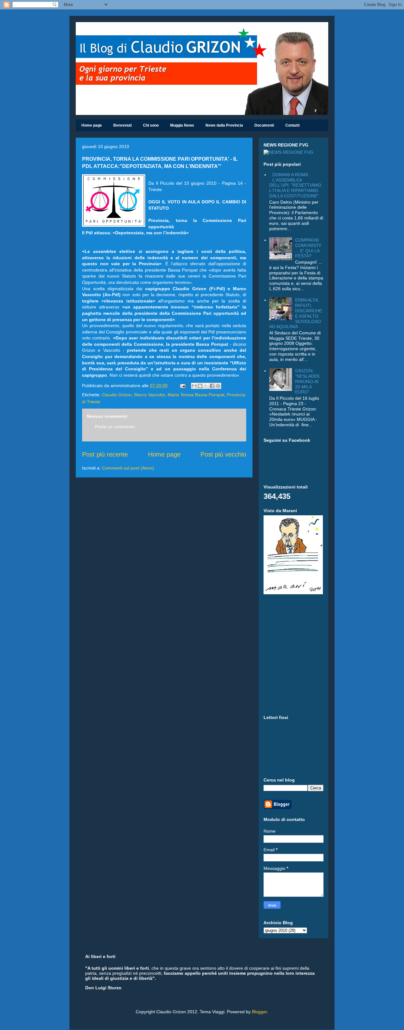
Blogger (259, 1011)
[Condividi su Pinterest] (218, 386)
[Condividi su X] (206, 386)
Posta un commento (115, 426)
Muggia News (182, 125)
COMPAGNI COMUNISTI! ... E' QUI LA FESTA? (308, 247)
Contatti (292, 125)
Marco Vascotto (149, 394)
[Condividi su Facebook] (212, 386)
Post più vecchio (223, 454)
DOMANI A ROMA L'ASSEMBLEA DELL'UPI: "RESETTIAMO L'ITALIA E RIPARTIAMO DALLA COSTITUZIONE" (295, 185)
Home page (91, 125)
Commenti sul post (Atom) (128, 467)
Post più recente (105, 454)
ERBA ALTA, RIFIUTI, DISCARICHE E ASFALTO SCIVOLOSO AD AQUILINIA (295, 313)
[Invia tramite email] (194, 386)
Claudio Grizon (117, 394)
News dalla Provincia (224, 125)
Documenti (264, 125)
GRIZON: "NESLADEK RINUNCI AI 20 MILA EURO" (307, 381)
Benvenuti (122, 125)
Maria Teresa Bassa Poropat (196, 394)
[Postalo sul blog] (200, 386)
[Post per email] (182, 385)
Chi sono (151, 125)
